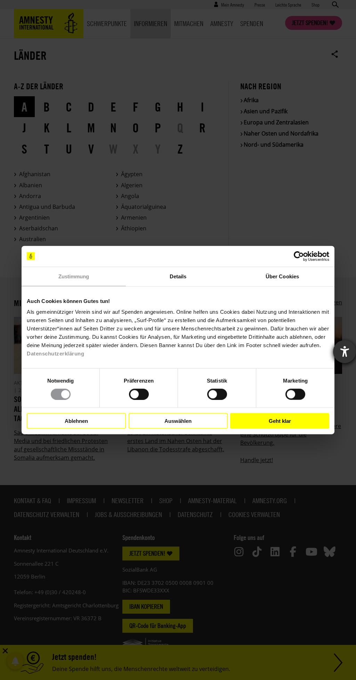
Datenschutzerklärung (55, 354)
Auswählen (178, 421)
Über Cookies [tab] (282, 276)
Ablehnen (76, 421)
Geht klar (280, 421)
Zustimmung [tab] (73, 276)
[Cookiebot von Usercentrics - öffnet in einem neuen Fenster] (298, 256)
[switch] (139, 394)
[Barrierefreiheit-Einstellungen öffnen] (344, 351)
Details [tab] (178, 276)
